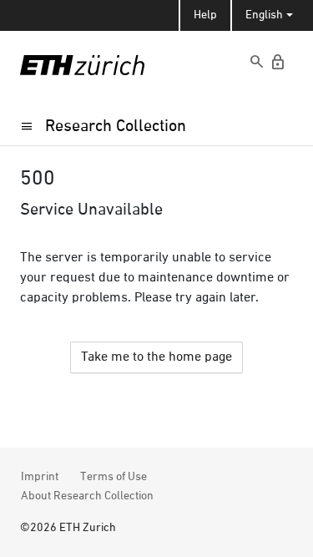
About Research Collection (87, 496)
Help (205, 15)
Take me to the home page (156, 357)
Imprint (39, 477)
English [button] (264, 15)
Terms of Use (113, 477)
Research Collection (115, 126)
